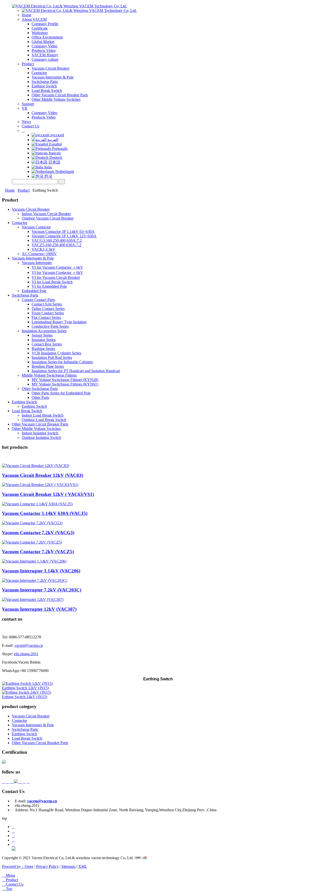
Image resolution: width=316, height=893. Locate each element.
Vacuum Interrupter (37, 263)
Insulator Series (44, 340)
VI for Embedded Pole (49, 286)
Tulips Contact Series (48, 308)
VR (24, 108)
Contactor (39, 73)
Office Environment (47, 37)
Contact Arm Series (47, 304)
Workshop (40, 33)
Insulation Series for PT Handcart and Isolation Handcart (76, 371)
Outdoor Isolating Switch (41, 437)
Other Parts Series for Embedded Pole (61, 393)
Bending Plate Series (48, 366)
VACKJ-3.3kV (43, 249)
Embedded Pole (34, 291)
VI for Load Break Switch (52, 282)
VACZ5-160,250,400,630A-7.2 (56, 245)
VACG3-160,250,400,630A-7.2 (57, 240)
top (4, 818)
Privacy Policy (47, 866)
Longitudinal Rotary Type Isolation (59, 322)
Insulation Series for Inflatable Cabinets (62, 362)
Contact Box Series (47, 344)
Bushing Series (43, 348)
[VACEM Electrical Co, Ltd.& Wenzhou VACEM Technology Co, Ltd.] (69, 6)
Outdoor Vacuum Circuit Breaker (48, 218)
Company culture (45, 59)
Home (26, 15)
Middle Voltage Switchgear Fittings (49, 375)
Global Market (43, 42)
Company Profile (45, 24)
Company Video (44, 46)
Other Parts (40, 397)
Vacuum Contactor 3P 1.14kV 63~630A (63, 231)
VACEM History (45, 55)
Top (7, 889)
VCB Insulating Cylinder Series (56, 353)
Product (28, 64)
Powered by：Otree (17, 866)
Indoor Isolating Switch (40, 433)
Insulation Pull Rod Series (52, 357)
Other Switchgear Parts (40, 388)
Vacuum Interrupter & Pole (53, 77)
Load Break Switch (47, 90)
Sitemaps (68, 866)
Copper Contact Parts (38, 300)
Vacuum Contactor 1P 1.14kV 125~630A (64, 236)
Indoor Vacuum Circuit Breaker (46, 214)
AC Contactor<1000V (39, 254)
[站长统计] (141, 858)
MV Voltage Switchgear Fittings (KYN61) (65, 384)
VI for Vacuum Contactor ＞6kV (57, 272)
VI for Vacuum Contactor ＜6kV (57, 267)
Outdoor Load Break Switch (44, 420)
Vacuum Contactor (36, 227)
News (26, 122)
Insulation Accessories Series (44, 331)
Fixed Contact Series (48, 313)
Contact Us (30, 126)
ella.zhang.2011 (26, 654)
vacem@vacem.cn (28, 645)
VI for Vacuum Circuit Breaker (56, 277)
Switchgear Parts (45, 82)
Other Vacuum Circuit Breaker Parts (60, 95)
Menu (8, 875)
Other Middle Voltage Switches (56, 99)
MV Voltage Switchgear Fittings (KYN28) (65, 380)
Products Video (44, 50)
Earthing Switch (44, 86)
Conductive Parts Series (50, 326)
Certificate (40, 28)
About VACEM (34, 19)
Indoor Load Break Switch (42, 415)
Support (28, 104)
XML (82, 866)
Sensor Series (42, 335)
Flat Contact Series (46, 317)
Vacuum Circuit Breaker (50, 68)
